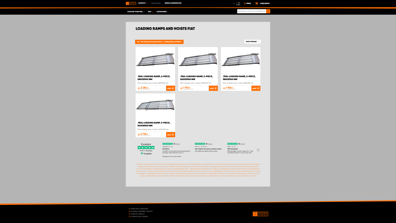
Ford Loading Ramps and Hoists (197, 164)
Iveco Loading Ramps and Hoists (247, 164)
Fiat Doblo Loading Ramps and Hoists (187, 171)
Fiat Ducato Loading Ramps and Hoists (217, 171)
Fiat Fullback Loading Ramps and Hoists (224, 169)
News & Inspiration (173, 3)
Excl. (239, 4)
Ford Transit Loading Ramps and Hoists (180, 173)
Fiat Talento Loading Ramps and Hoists (159, 171)
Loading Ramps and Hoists (173, 42)
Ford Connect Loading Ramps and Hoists (210, 173)
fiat (138, 42)
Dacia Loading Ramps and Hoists (222, 164)
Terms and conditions (139, 209)
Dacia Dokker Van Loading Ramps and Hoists (182, 176)
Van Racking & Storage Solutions (152, 42)
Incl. (239, 2)
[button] (252, 41)
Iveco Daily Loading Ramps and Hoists (213, 176)
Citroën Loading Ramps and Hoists (148, 164)
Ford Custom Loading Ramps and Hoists (240, 173)
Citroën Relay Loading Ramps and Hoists (157, 169)
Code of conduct (138, 214)
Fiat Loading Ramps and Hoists (173, 164)
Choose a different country (142, 211)
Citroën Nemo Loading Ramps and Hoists (215, 166)
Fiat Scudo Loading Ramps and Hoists (246, 171)
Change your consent (139, 216)
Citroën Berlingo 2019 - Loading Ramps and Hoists (191, 169)
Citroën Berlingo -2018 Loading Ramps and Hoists (181, 166)
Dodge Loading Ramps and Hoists (150, 166)
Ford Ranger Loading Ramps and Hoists (150, 173)
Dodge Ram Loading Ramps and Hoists (242, 176)
